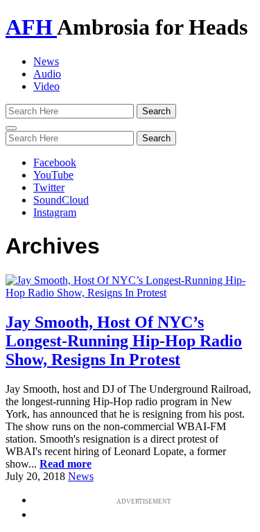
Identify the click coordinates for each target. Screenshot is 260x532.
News (46, 61)
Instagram (54, 212)
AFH (31, 27)
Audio (47, 74)
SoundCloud (61, 200)
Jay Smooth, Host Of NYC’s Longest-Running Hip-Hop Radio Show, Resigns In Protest (124, 341)
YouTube (53, 175)
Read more (66, 464)
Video (46, 86)
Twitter (48, 187)
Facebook (54, 162)
